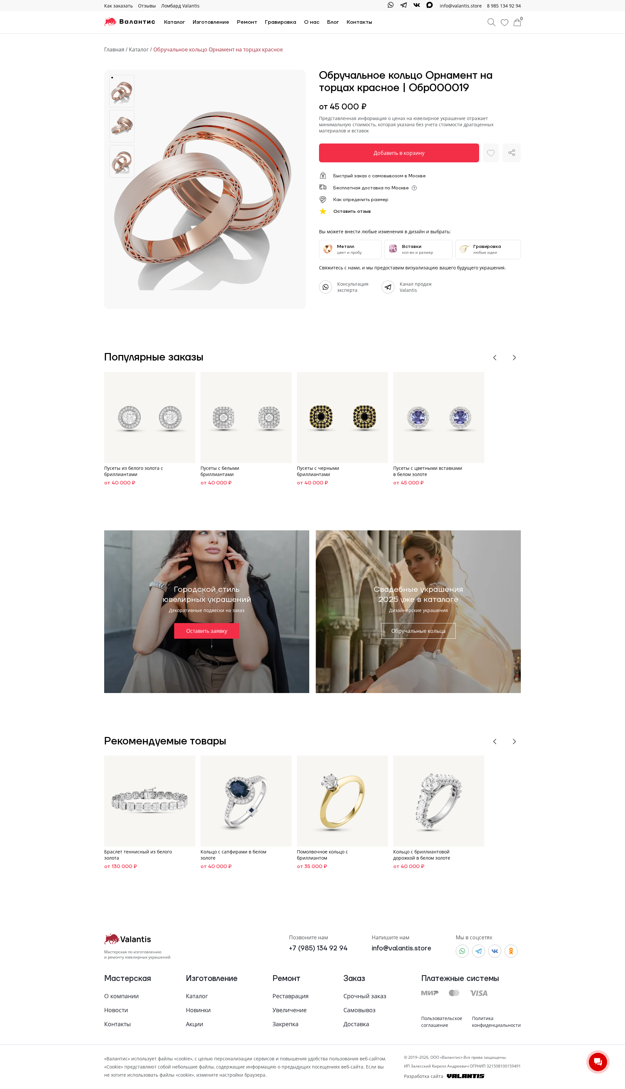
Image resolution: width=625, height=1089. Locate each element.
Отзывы (147, 6)
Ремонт (247, 22)
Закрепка (285, 1024)
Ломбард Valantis (180, 6)
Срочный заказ (364, 996)
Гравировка (280, 22)
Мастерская (127, 979)
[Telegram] (404, 5)
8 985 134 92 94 (504, 6)
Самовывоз (359, 1010)
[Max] (430, 5)
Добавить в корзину (399, 153)
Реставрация (290, 996)
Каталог (174, 22)
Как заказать (118, 6)
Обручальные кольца (418, 630)
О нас (311, 22)
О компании (121, 996)
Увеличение (289, 1010)
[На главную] (129, 22)
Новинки (198, 1010)
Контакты (359, 22)
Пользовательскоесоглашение (441, 1021)
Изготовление (211, 22)
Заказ (354, 979)
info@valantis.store (401, 949)
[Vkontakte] (417, 5)
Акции (194, 1024)
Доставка (356, 1024)
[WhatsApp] (391, 5)
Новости (116, 1010)
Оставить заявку (206, 630)
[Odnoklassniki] (511, 951)
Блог (333, 22)
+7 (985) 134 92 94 (318, 949)
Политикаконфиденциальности (496, 1021)
